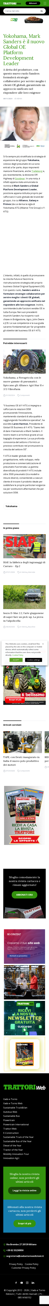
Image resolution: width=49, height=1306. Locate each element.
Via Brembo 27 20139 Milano (21, 1244)
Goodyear (20, 178)
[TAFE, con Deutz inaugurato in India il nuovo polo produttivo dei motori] (22, 742)
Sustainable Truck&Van (15, 1107)
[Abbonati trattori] (24, 1054)
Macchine (31, 627)
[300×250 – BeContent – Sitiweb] (24, 946)
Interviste (31, 572)
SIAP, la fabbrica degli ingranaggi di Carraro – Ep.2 (24, 564)
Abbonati (33, 3)
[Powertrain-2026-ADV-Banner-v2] (24, 982)
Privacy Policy (16, 1264)
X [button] (43, 644)
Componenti (25, 395)
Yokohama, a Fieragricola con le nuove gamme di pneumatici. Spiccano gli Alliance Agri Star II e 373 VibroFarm (23, 383)
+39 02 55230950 (14, 1250)
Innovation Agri (11, 1158)
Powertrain (9, 1120)
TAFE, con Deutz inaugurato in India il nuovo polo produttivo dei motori (21, 761)
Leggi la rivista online (24, 1190)
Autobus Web (10, 1111)
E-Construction (11, 1132)
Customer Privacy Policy (24, 1267)
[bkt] (24, 20)
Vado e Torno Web (12, 1103)
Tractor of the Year (13, 1149)
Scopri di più (24, 1223)
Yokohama (11, 506)
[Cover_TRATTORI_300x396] (24, 676)
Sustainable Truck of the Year (18, 1137)
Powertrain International (16, 1124)
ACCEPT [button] (16, 660)
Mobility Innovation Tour (16, 1154)
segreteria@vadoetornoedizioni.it (25, 1256)
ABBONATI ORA (24, 894)
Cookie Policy (31, 1264)
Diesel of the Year (12, 1145)
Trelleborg (36, 171)
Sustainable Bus (11, 1115)
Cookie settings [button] (33, 660)
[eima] (24, 146)
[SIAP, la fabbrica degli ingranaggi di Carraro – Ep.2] (24, 546)
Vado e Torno (10, 1099)
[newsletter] (24, 1018)
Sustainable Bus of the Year (17, 1141)
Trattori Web (10, 1128)
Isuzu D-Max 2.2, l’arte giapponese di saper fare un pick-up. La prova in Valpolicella (23, 617)
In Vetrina (23, 572)
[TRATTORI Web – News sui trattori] (12, 3)
